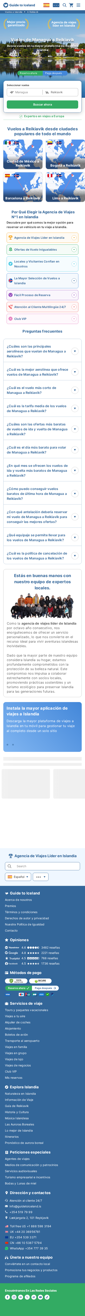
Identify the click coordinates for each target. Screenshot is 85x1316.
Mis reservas (13, 1077)
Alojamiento (13, 1028)
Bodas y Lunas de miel (20, 1183)
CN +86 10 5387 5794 (26, 1242)
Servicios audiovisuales (21, 1171)
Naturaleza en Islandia (20, 1093)
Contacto (11, 930)
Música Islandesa (17, 1118)
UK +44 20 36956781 (25, 1231)
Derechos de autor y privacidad (27, 918)
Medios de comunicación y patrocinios (31, 1165)
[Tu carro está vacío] (71, 5)
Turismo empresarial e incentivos (27, 1177)
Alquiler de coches (18, 1022)
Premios (10, 906)
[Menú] (78, 5)
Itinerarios (12, 1136)
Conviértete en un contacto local (27, 1264)
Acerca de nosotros (18, 899)
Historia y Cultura (17, 1112)
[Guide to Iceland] (19, 5)
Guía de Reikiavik (17, 1106)
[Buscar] (64, 5)
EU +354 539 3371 (23, 1237)
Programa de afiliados (20, 1276)
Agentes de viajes (17, 1158)
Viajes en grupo (15, 1053)
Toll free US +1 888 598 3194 (30, 1226)
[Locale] (46, 5)
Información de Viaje (19, 1099)
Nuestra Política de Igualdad (25, 924)
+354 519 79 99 (20, 1212)
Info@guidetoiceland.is (25, 1206)
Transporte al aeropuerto (22, 1040)
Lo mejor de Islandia (19, 1130)
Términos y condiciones (21, 912)
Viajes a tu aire (15, 1016)
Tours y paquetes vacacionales (26, 1010)
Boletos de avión (16, 1034)
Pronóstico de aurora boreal (24, 1142)
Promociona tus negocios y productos (31, 1270)
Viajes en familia (16, 1047)
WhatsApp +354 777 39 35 (29, 1248)
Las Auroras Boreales (19, 1124)
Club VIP (11, 1071)
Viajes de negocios (18, 1065)
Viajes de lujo (14, 1059)
